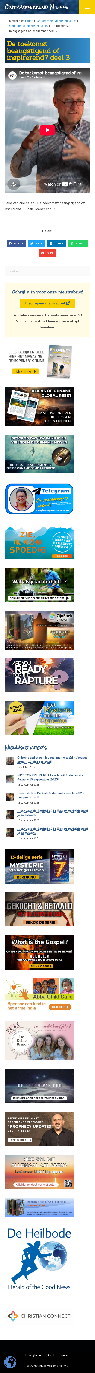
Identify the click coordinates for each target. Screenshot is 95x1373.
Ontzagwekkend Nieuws (36, 6)
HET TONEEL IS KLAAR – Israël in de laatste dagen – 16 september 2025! (50, 777)
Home (29, 21)
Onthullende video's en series (28, 26)
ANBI (51, 1355)
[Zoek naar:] (47, 271)
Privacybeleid (33, 1355)
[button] (16, 243)
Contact (64, 1355)
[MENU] (87, 7)
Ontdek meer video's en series (56, 21)
